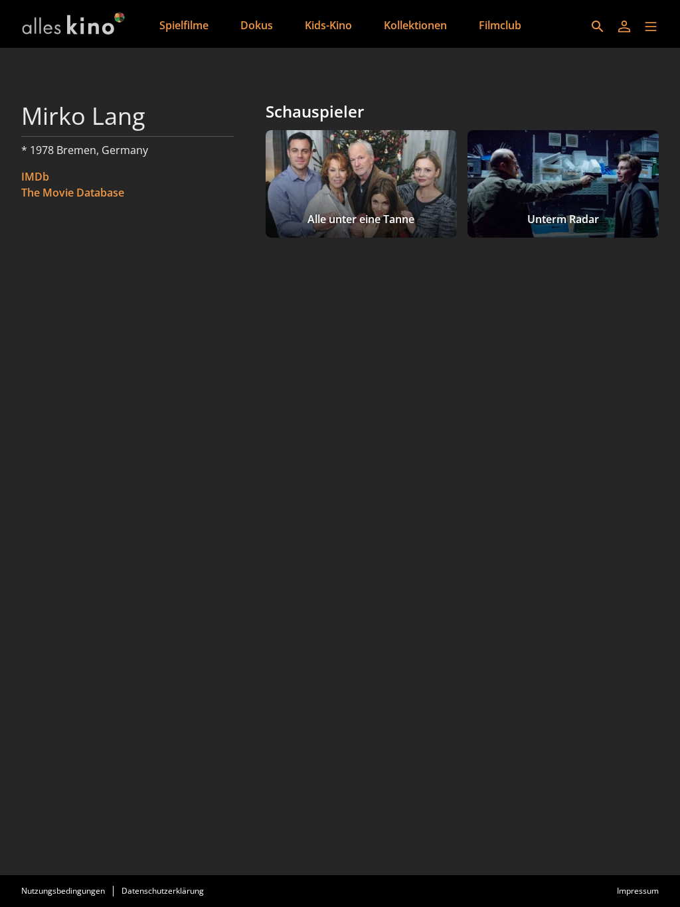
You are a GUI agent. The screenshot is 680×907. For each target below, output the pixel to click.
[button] (651, 26)
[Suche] (597, 26)
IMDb (35, 176)
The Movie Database (72, 192)
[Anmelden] (624, 26)
